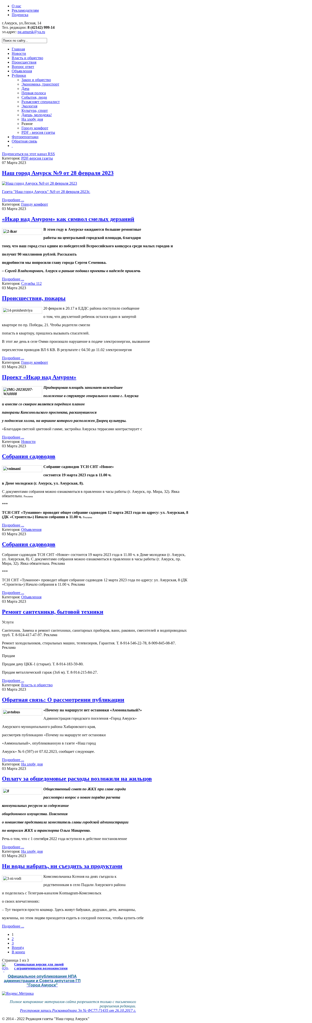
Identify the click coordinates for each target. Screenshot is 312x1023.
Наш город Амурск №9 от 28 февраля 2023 (58, 173)
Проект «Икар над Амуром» (39, 377)
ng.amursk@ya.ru (31, 32)
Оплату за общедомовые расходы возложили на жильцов (77, 778)
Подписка (20, 15)
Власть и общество (37, 685)
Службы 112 (31, 283)
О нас (16, 6)
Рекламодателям (25, 10)
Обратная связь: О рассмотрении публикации (63, 700)
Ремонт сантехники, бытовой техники (52, 612)
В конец (18, 952)
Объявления (31, 529)
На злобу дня (32, 764)
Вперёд (18, 948)
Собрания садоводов (28, 456)
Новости (28, 442)
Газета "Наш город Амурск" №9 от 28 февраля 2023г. (46, 192)
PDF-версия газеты (37, 158)
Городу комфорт (34, 204)
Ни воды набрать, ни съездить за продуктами (62, 866)
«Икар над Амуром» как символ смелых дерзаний (68, 219)
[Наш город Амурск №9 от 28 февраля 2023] (39, 183)
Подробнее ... (13, 200)
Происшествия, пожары (34, 298)
